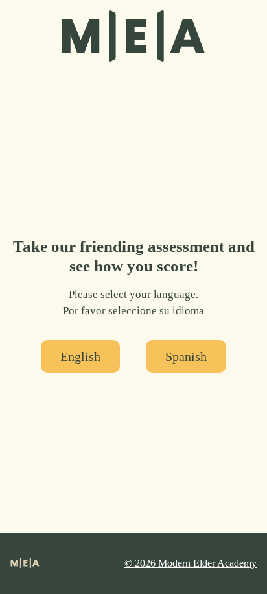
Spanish (186, 356)
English (80, 356)
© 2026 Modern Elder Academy (190, 563)
